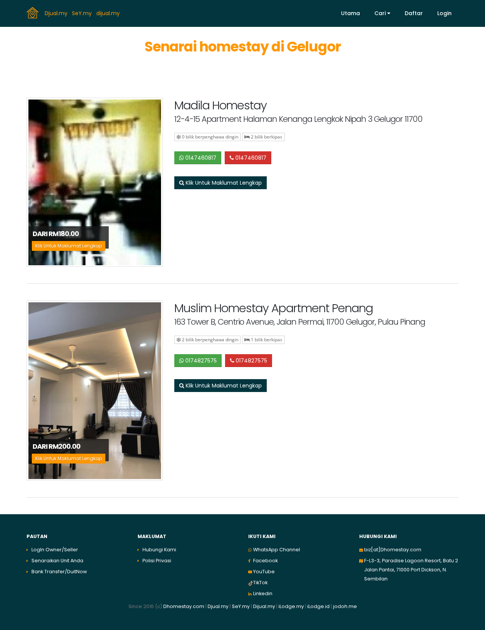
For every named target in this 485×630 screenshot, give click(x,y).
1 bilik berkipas (266, 339)
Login (444, 13)
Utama (350, 13)
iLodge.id (319, 606)
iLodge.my (291, 606)
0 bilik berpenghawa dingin (209, 137)
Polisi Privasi (156, 560)
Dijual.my (264, 606)
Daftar (414, 13)
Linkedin (262, 593)
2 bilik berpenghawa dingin (209, 339)
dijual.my (108, 13)
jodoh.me (345, 606)
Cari (380, 13)
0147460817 (200, 158)
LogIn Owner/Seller (54, 549)
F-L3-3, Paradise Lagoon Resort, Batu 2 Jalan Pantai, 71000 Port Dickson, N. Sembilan (411, 569)
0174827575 (200, 360)
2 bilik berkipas (266, 137)
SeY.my (82, 13)
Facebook (265, 560)
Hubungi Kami (159, 549)
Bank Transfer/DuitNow (59, 571)
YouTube (264, 571)
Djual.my (57, 13)
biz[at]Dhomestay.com (392, 549)
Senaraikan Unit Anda (57, 560)
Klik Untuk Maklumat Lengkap (223, 183)
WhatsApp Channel (276, 549)
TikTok (260, 582)
